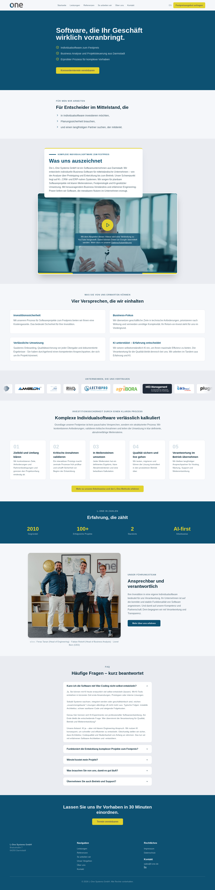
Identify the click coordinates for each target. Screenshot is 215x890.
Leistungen (75, 5)
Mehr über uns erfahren (144, 623)
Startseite (61, 5)
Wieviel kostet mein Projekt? (82, 760)
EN (170, 5)
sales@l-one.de (151, 864)
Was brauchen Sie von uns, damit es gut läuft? (92, 770)
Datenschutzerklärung (121, 242)
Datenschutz (149, 853)
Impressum (149, 848)
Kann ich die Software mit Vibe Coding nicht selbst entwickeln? (102, 686)
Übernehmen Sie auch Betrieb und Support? (91, 781)
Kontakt (130, 5)
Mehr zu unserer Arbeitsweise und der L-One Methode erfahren (107, 489)
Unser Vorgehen (84, 861)
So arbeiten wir (105, 5)
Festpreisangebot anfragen (189, 5)
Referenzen (89, 5)
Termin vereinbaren (107, 821)
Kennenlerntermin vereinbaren (78, 70)
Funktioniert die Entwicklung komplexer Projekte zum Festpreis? (102, 749)
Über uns (119, 5)
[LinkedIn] (174, 867)
